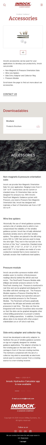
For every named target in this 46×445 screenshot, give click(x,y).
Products (19, 14)
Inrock (23, 5)
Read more (24, 438)
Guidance (26, 14)
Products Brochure (13, 126)
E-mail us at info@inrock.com (23, 398)
